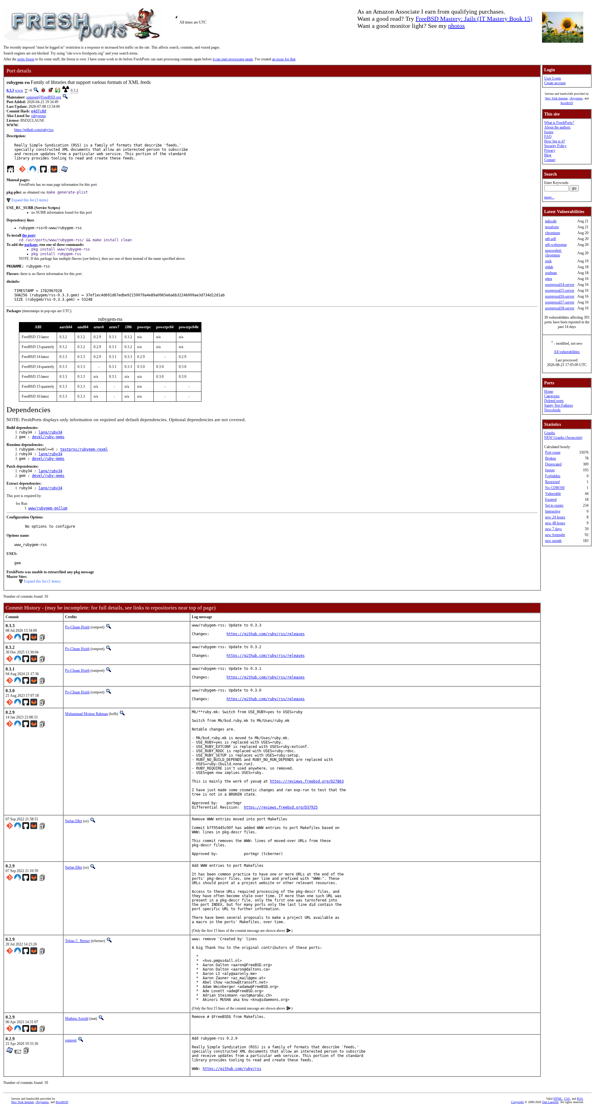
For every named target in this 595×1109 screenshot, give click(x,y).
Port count (552, 452)
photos (456, 25)
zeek (548, 261)
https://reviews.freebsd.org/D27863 (307, 781)
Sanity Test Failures (558, 405)
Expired (551, 499)
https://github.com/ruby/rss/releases (266, 634)
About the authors (557, 127)
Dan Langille (550, 1102)
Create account (555, 83)
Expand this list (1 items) (42, 581)
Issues (548, 132)
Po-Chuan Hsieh (77, 627)
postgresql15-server (559, 290)
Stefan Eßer (73, 821)
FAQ (548, 136)
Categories (552, 396)
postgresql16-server (559, 296)
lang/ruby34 (50, 432)
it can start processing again (233, 59)
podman (551, 273)
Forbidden (552, 476)
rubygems (38, 116)
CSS (567, 1098)
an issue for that (283, 59)
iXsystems (576, 98)
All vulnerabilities (567, 352)
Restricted (552, 482)
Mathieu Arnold (76, 1018)
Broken (550, 458)
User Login (552, 78)
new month (553, 541)
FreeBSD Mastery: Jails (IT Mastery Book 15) (474, 18)
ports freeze (25, 59)
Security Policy (555, 146)
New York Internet (556, 98)
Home (548, 391)
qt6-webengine (556, 244)
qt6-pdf (550, 239)
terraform (552, 227)
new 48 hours (555, 523)
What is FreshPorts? (559, 122)
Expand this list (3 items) (29, 200)
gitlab (549, 267)
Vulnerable (553, 493)
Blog (547, 155)
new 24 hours (555, 517)
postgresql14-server (559, 284)
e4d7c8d (38, 111)
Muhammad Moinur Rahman (86, 714)
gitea (548, 279)
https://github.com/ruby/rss (34, 130)
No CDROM (555, 488)
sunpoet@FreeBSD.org (43, 97)
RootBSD (567, 103)
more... (549, 197)
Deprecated (553, 464)
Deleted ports (554, 401)
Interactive (552, 511)
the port (28, 235)
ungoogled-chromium (553, 252)
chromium (552, 233)
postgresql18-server (559, 308)
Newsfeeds (552, 410)
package (30, 244)
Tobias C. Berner (77, 941)
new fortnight (555, 535)
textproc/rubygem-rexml (84, 449)
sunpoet (71, 1040)
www (19, 90)
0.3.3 (10, 90)
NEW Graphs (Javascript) (563, 437)
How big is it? (554, 141)
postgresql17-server (559, 302)
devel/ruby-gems (48, 437)
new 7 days (553, 529)
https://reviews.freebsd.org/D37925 (281, 807)
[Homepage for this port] (11, 170)
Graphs (549, 433)
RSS (580, 1098)
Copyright (517, 1102)
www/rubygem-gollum (47, 508)
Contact (549, 160)
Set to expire (554, 505)
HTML (557, 1098)
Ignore (550, 470)
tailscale (551, 221)
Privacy (549, 150)
